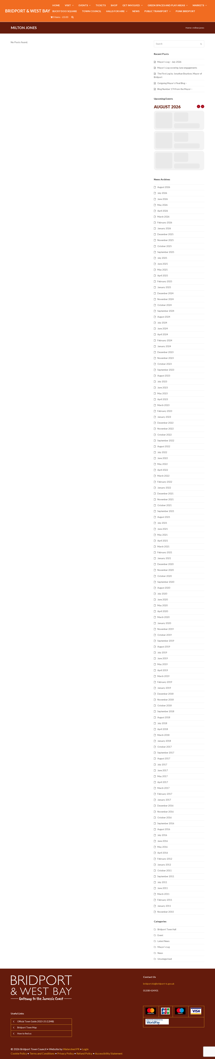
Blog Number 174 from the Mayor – (174, 89)
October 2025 (164, 246)
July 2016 (162, 835)
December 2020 (165, 564)
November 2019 (165, 629)
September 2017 (165, 752)
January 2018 (164, 741)
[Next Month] (202, 106)
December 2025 (165, 234)
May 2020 (162, 605)
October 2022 (164, 434)
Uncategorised (165, 959)
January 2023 (164, 417)
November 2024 (165, 299)
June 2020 (162, 599)
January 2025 (164, 287)
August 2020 (163, 587)
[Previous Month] (198, 106)
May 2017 (162, 776)
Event (160, 935)
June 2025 (162, 263)
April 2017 (162, 782)
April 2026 (162, 210)
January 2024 (164, 346)
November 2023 (165, 358)
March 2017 (163, 788)
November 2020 (165, 570)
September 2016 (165, 823)
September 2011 (165, 876)
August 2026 (163, 187)
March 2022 (163, 475)
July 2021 (162, 523)
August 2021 (163, 517)
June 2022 (162, 458)
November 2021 (165, 499)
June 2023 (162, 387)
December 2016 (165, 805)
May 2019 (162, 664)
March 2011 (163, 894)
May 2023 (162, 393)
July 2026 (162, 193)
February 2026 (164, 222)
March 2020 (163, 617)
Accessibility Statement (108, 1053)
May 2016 (162, 847)
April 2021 (162, 540)
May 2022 (162, 464)
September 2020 (165, 582)
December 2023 (165, 352)
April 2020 (162, 611)
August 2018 (163, 717)
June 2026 (162, 199)
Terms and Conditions (42, 1053)
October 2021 (164, 505)
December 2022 (165, 422)
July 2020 (162, 593)
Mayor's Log (164, 947)
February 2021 (164, 552)
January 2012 (164, 864)
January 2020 (164, 623)
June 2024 (162, 328)
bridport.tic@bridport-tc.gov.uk (158, 983)
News (160, 953)
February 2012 (164, 858)
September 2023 (165, 369)
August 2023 (163, 375)
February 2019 (164, 682)
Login (85, 1049)
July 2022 (162, 452)
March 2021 (163, 546)
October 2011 (164, 870)
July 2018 (162, 723)
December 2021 (165, 493)
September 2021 (165, 511)
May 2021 (162, 534)
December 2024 (165, 293)
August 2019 (163, 646)
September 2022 (165, 440)
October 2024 (164, 305)
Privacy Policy (65, 1053)
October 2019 (164, 635)
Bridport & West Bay (27, 10)
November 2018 (165, 699)
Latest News (163, 941)
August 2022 (163, 446)
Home (188, 27)
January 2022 (164, 487)
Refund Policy (84, 1053)
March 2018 (163, 735)
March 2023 (163, 405)
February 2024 (164, 340)
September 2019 (165, 640)
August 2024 (163, 316)
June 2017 (162, 770)
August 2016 (163, 829)
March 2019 (163, 676)
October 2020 (164, 576)
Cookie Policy (19, 1053)
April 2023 (162, 399)
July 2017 (162, 764)
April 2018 (162, 729)
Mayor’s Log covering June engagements (177, 67)
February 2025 (164, 281)
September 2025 (165, 252)
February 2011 (164, 900)
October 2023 (164, 364)
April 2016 (162, 852)
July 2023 (162, 381)
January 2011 (164, 906)
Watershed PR (71, 1049)
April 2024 (162, 334)
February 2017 (164, 794)
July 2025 (162, 258)
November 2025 (165, 240)
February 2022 (164, 481)
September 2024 (165, 311)
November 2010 (165, 911)
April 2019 (162, 670)
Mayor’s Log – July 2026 (169, 62)
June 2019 (162, 658)
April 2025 (162, 275)
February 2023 (164, 411)
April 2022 (162, 470)
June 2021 (162, 529)
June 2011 (162, 888)
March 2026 (163, 216)
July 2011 (162, 882)
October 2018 (164, 705)
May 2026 (162, 205)
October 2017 (164, 746)
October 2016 (164, 817)
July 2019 (162, 652)
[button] (72, 17)
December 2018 (165, 693)
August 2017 (163, 758)
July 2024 (162, 322)
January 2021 (164, 558)
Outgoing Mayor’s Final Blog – (172, 83)
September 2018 (165, 711)
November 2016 (165, 811)
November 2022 (165, 428)
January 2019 (164, 688)
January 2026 (164, 228)
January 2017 (164, 799)
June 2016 (162, 841)
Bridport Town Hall (167, 929)
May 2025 (162, 269)
